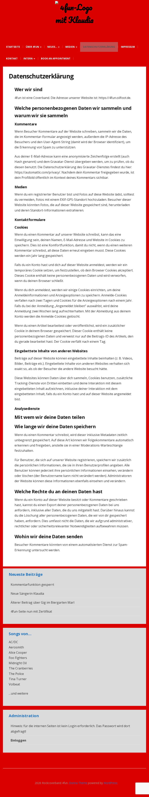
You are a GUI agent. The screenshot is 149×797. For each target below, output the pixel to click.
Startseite (13, 46)
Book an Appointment (55, 58)
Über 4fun (33, 46)
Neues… (52, 46)
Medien (70, 46)
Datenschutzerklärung (99, 46)
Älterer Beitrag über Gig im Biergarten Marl (42, 602)
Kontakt (12, 58)
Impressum (128, 46)
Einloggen (18, 740)
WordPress (110, 783)
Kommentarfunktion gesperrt (32, 584)
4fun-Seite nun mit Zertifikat (31, 611)
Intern (28, 58)
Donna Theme (78, 783)
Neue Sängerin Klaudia (27, 593)
